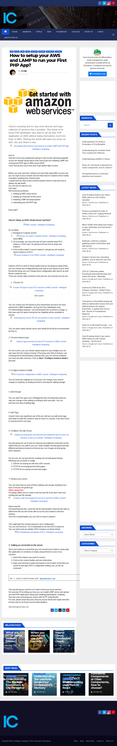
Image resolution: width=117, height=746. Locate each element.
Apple (39, 32)
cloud (17, 51)
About (82, 741)
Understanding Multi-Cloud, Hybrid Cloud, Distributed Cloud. (63, 632)
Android (26, 32)
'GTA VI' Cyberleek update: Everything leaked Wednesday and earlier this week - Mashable (96, 273)
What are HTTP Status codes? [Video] (14, 637)
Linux (100, 32)
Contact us (100, 741)
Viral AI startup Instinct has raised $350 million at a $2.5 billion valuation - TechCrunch (96, 338)
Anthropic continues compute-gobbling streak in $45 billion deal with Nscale (96, 243)
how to (89, 32)
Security (34, 51)
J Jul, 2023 (12, 645)
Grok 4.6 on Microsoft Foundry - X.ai (97, 325)
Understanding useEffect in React (96, 159)
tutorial (58, 51)
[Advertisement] (97, 96)
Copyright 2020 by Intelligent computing (15, 741)
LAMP (22, 51)
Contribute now (98, 74)
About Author (90, 741)
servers (42, 51)
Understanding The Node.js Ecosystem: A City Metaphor (16, 683)
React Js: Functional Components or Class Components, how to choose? (100, 679)
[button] (113, 35)
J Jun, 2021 (61, 645)
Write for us (11, 38)
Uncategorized (11, 676)
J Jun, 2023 (37, 645)
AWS (49, 32)
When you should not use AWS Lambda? (38, 637)
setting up (50, 51)
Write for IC (110, 741)
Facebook (61, 32)
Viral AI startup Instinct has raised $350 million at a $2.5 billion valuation (96, 197)
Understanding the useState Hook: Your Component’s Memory (44, 682)
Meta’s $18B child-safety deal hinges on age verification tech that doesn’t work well (97, 227)
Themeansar (46, 741)
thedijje (24, 71)
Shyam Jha (12, 692)
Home (14, 32)
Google (76, 32)
